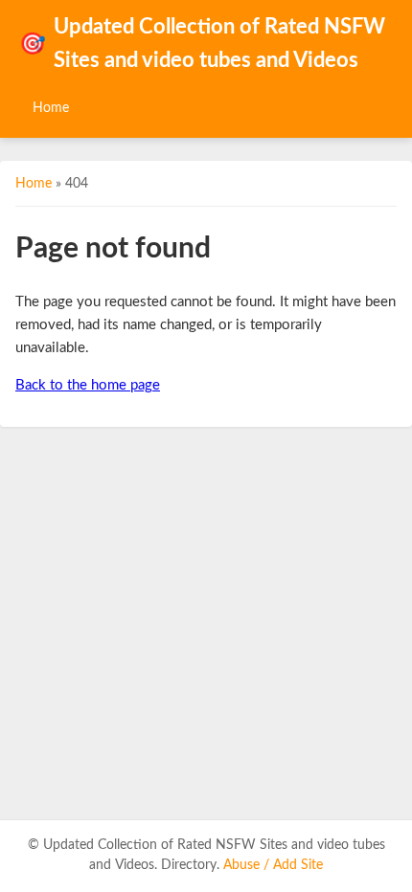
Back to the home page (87, 385)
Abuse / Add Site (273, 865)
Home (51, 107)
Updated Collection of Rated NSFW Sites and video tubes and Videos (202, 44)
